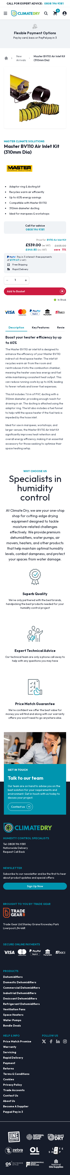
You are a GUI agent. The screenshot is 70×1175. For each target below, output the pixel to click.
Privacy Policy (12, 1084)
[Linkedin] (58, 1041)
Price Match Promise (17, 1041)
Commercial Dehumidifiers (21, 987)
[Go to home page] (6, 58)
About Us (9, 1101)
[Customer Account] (64, 13)
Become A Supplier (16, 1106)
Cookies (8, 1079)
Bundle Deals (12, 1025)
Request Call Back (14, 852)
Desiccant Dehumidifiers (20, 998)
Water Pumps (12, 1020)
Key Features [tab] (40, 327)
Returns (8, 1068)
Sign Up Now (35, 886)
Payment (9, 1063)
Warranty (9, 1047)
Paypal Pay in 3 (13, 1112)
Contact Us (10, 1095)
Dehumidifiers (13, 977)
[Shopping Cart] (55, 13)
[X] (44, 1041)
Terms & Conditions (16, 1074)
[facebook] (51, 1041)
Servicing (9, 1052)
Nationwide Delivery (15, 848)
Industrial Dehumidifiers (19, 993)
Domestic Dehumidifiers (19, 982)
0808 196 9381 (54, 3)
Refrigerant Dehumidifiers (21, 1004)
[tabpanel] (35, 393)
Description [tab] (16, 327)
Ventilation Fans (14, 1009)
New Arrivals (21, 58)
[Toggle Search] (46, 13)
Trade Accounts (13, 1090)
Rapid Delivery (13, 1057)
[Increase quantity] (26, 280)
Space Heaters (13, 1014)
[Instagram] (65, 1041)
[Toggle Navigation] (5, 13)
